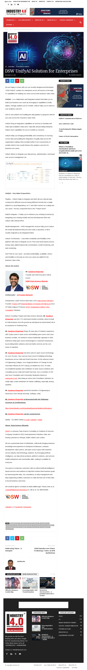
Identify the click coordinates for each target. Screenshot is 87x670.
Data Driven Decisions (25, 525)
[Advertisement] (43, 605)
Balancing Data (15, 523)
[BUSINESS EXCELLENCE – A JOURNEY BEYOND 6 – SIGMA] (47, 583)
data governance (48, 525)
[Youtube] (18, 4)
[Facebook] (8, 4)
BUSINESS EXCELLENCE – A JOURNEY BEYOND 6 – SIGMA (48, 637)
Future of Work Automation (68, 136)
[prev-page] (51, 574)
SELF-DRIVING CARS (66, 124)
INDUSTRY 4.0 (39, 20)
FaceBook (18, 507)
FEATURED (11, 66)
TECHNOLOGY (10, 20)
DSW (7, 431)
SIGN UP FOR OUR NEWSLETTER (21, 1)
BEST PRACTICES (11, 587)
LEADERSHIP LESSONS (66, 635)
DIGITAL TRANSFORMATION (68, 626)
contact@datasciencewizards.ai (16, 490)
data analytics (44, 523)
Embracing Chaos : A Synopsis (13, 550)
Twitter (40, 420)
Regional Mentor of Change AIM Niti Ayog (35, 304)
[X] (15, 4)
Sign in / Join (8, 1)
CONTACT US (50, 1)
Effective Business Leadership (48, 617)
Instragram (27, 507)
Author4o (21, 561)
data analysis (35, 523)
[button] (80, 22)
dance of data (25, 523)
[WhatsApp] (22, 81)
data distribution (11, 525)
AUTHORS (9, 24)
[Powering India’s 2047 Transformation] (30, 583)
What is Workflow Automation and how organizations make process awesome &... (70, 150)
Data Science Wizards (45, 301)
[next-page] (54, 574)
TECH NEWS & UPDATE (22, 66)
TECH (60, 616)
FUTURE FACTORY (65, 629)
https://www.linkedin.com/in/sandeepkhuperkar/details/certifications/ (28, 408)
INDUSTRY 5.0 (51, 20)
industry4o (9, 529)
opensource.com (11, 378)
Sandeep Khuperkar (36, 272)
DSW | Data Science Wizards (37, 281)
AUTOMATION (63, 171)
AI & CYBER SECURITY (24, 20)
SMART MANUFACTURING (67, 622)
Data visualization (33, 527)
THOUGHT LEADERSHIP (66, 20)
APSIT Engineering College (35, 307)
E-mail (27, 420)
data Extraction (37, 525)
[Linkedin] (11, 4)
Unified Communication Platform (70, 118)
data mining (22, 527)
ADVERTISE (42, 1)
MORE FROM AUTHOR (30, 574)
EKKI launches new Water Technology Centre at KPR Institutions (44, 551)
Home (6, 29)
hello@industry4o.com (19, 650)
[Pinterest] (17, 81)
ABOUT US (34, 1)
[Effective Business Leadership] (13, 583)
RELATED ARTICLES (13, 574)
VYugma (15, 304)
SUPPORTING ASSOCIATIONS (63, 1)
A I (11, 29)
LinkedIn (33, 420)
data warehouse (45, 527)
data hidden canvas (11, 527)
